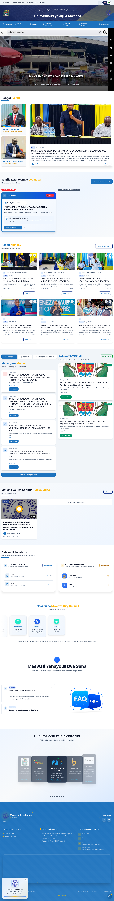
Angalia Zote (105, 356)
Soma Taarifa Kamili (12, 227)
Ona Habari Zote (104, 246)
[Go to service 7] (61, 796)
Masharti (94, 891)
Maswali (7, 2)
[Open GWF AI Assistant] (109, 896)
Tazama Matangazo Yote (28, 475)
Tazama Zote (48, 565)
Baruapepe (42, 2)
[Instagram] (109, 820)
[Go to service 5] (57, 796)
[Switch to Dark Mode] (100, 3)
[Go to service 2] (52, 796)
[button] (28, 693)
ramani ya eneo (106, 891)
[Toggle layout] (26, 879)
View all (108, 492)
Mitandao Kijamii (19, 2)
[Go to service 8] (63, 796)
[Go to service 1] (50, 796)
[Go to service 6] (59, 796)
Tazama (14, 389)
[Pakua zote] (47, 575)
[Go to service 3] (54, 796)
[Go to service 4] (56, 796)
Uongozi (31, 2)
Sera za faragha (82, 891)
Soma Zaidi (35, 163)
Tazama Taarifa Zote (103, 181)
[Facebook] (104, 820)
